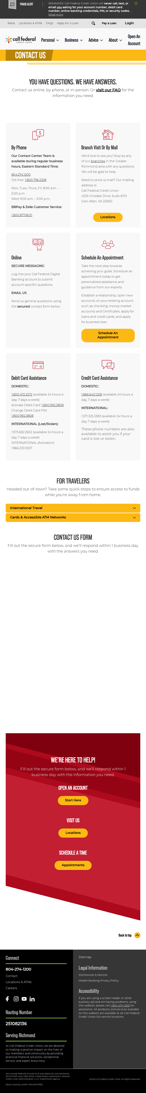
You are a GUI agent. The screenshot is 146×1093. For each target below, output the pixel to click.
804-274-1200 (18, 969)
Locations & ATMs (30, 23)
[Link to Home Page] (21, 40)
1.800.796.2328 (35, 180)
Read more (55, 15)
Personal (48, 40)
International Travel (26, 508)
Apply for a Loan (68, 23)
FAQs (49, 23)
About (113, 40)
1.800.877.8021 (21, 215)
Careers (11, 988)
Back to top (125, 935)
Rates (11, 23)
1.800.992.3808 (53, 405)
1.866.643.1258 (91, 394)
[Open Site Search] (93, 23)
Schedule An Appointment (107, 335)
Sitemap (85, 957)
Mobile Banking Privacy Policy (99, 980)
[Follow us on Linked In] (32, 1000)
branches (98, 161)
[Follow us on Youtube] (24, 1000)
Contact (11, 976)
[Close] (136, 3)
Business (71, 40)
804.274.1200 (21, 174)
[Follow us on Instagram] (16, 1000)
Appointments (73, 865)
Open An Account (134, 39)
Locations (107, 217)
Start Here (73, 800)
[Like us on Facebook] (8, 1000)
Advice (93, 40)
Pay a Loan (109, 23)
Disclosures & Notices (93, 975)
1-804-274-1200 (120, 1005)
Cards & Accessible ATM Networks (38, 517)
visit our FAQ (108, 90)
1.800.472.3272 (21, 394)
